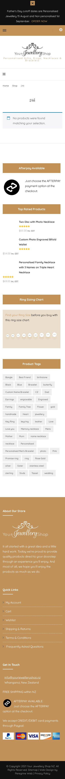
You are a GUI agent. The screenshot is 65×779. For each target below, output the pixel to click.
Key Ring (9, 421)
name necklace (38, 436)
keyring (25, 421)
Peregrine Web (23, 773)
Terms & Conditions (18, 637)
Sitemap (33, 769)
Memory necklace (30, 429)
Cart (8, 611)
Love (51, 421)
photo (43, 451)
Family (8, 406)
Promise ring (11, 458)
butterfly (47, 384)
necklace (9, 443)
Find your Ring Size (18, 315)
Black (8, 384)
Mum (21, 436)
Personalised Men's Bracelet (19, 451)
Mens (48, 429)
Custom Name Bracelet (17, 392)
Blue (19, 384)
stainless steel (37, 465)
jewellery (39, 414)
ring (27, 458)
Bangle (8, 377)
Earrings (9, 399)
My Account (13, 602)
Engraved (43, 399)
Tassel (35, 473)
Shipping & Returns (18, 629)
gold (53, 406)
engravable (26, 399)
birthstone (42, 377)
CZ (36, 392)
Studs (22, 473)
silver (8, 465)
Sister (20, 465)
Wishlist (11, 620)
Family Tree (25, 406)
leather (38, 421)
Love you (9, 429)
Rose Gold (40, 458)
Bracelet (32, 384)
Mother (9, 436)
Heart (26, 414)
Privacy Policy (42, 773)
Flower (40, 406)
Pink (55, 451)
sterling (9, 473)
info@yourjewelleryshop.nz (23, 677)
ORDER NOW (39, 21)
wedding (48, 473)
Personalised (27, 443)
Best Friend (25, 377)
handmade (10, 414)
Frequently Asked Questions (25, 646)
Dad (47, 392)
